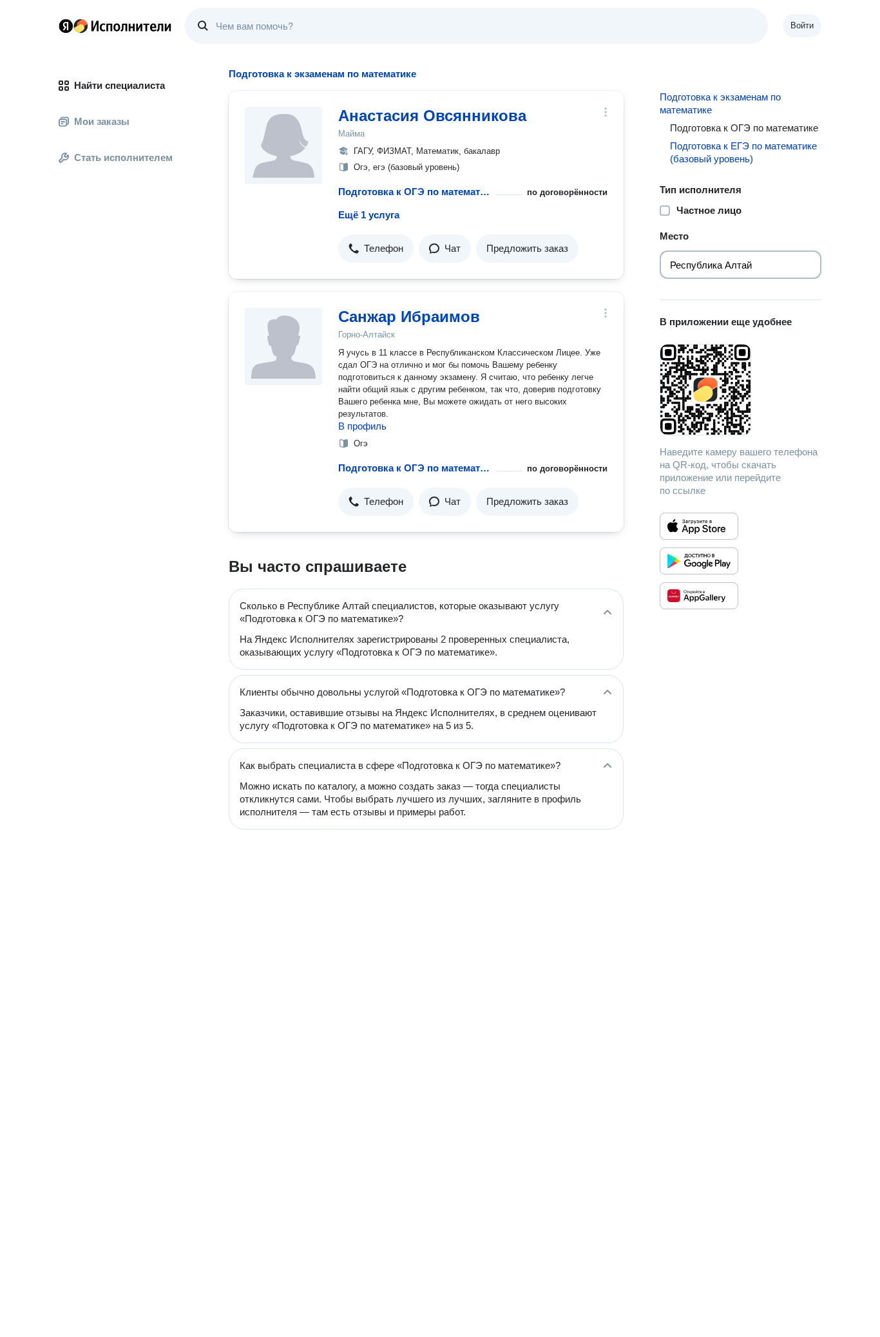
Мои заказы (101, 121)
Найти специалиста (119, 85)
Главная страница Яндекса (66, 25)
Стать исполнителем (123, 157)
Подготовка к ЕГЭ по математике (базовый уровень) (743, 152)
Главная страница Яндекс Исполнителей (115, 25)
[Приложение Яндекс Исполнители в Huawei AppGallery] (699, 595)
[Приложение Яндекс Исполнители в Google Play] (699, 560)
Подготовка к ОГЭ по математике (414, 191)
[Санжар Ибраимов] (283, 346)
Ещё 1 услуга (368, 214)
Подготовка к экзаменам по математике (720, 103)
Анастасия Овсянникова (432, 115)
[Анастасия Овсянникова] (283, 145)
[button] (376, 248)
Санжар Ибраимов (409, 316)
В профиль (362, 426)
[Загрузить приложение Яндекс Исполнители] (740, 389)
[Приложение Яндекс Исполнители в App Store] (699, 526)
